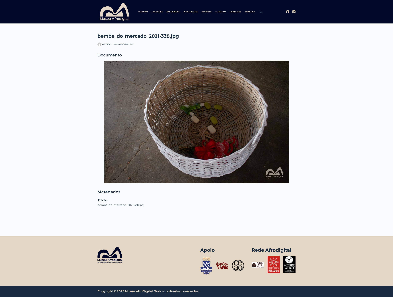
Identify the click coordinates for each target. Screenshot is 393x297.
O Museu (143, 12)
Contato (220, 12)
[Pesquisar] (261, 12)
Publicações (190, 12)
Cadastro (235, 12)
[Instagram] (294, 11)
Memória (250, 12)
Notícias (207, 12)
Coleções (157, 12)
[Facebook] (287, 11)
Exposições (173, 12)
